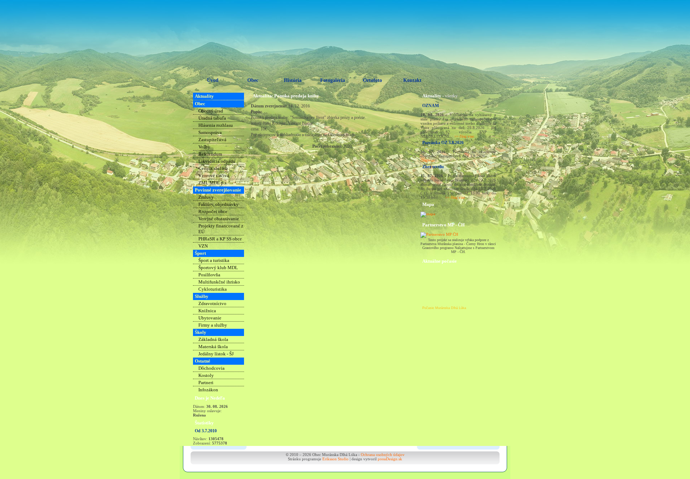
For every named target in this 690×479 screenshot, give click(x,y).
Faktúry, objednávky (218, 204)
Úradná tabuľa (212, 118)
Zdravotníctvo (212, 303)
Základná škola (213, 339)
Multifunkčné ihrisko (219, 282)
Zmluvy (206, 197)
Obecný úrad (210, 111)
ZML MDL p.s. (212, 182)
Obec (252, 80)
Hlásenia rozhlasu (215, 125)
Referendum (210, 154)
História (293, 80)
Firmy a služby (212, 325)
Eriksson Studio (335, 459)
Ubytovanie (209, 318)
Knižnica (207, 310)
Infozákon (208, 389)
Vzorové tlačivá (213, 175)
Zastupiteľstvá (212, 139)
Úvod (212, 80)
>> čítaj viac (464, 136)
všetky (451, 95)
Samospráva (210, 132)
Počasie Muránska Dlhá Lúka (444, 308)
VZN (203, 246)
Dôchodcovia (211, 368)
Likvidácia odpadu (216, 161)
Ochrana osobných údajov (383, 454)
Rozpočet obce (212, 211)
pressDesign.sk (390, 459)
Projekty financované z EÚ (220, 228)
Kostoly (206, 375)
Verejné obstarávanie (218, 218)
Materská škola (213, 346)
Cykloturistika (212, 289)
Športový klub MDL (218, 267)
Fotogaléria (332, 80)
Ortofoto (372, 80)
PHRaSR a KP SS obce (220, 238)
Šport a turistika (213, 260)
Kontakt (412, 80)
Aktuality (204, 96)
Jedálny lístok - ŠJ (216, 353)
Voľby (204, 146)
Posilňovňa (209, 274)
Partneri (205, 382)
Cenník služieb (213, 168)
